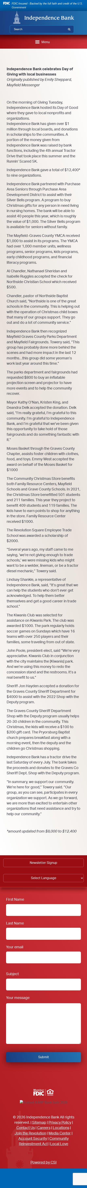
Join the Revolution (30, 1133)
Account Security (32, 1138)
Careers (43, 1128)
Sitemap (39, 1122)
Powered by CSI (44, 1162)
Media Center (60, 1133)
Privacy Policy (60, 1122)
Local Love (59, 1144)
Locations (61, 1128)
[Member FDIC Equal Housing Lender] (43, 1092)
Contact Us (25, 1128)
